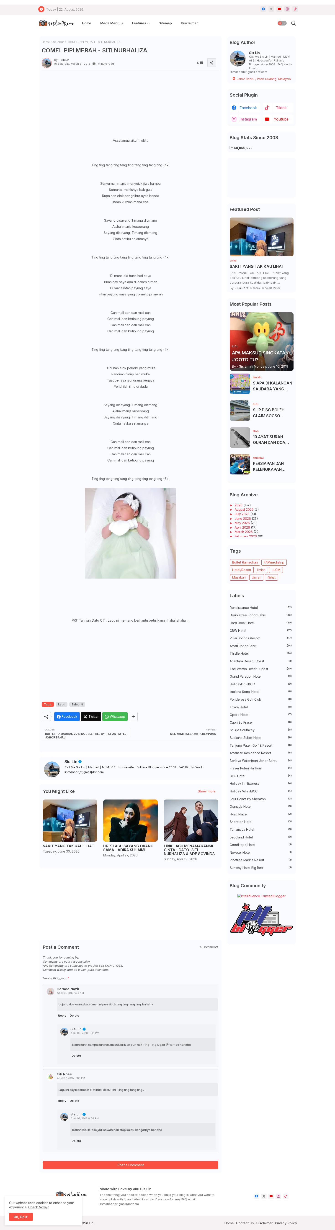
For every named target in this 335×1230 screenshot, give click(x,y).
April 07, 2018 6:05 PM (71, 1078)
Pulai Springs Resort (261, 638)
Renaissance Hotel (261, 608)
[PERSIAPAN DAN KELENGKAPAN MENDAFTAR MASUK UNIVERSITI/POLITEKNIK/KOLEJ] (240, 464)
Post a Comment (130, 1165)
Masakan (239, 577)
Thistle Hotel (261, 653)
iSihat (272, 577)
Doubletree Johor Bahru (261, 615)
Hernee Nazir (68, 989)
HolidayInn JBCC (261, 684)
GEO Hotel (261, 776)
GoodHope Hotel (261, 845)
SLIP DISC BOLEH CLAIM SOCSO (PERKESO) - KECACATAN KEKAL (272, 413)
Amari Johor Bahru (261, 646)
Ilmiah (261, 570)
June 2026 (243, 518)
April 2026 (243, 527)
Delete (74, 1015)
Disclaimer (189, 23)
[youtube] (279, 9)
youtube (281, 119)
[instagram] (287, 9)
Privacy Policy (286, 1223)
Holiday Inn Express (261, 783)
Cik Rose (64, 1074)
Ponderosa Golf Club (261, 699)
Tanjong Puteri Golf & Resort (261, 745)
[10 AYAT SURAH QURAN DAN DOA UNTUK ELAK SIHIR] (240, 437)
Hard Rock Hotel (261, 623)
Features (139, 23)
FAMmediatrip (274, 562)
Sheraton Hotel (261, 822)
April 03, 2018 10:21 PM (85, 1033)
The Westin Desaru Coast (261, 669)
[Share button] (133, 716)
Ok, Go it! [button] (21, 1217)
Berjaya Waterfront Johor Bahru (261, 761)
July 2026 (242, 514)
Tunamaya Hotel (261, 829)
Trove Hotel (261, 707)
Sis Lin (70, 761)
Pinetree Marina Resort (261, 860)
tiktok (281, 107)
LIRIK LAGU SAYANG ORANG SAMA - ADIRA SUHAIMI (128, 848)
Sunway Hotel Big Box (261, 868)
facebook (248, 107)
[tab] (86, 23)
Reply (62, 1015)
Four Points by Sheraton (261, 799)
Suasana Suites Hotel (261, 738)
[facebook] (263, 9)
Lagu (61, 704)
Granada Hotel (261, 806)
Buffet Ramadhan (245, 562)
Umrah (256, 577)
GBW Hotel (261, 631)
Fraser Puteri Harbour (261, 768)
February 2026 (246, 536)
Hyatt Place (261, 814)
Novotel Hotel (261, 852)
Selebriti (58, 42)
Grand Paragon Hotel (261, 676)
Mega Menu (109, 23)
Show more (207, 791)
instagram (248, 119)
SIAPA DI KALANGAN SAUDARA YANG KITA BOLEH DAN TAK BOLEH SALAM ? (273, 386)
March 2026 (244, 532)
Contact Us (245, 1223)
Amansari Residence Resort (261, 753)
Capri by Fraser (261, 722)
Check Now (37, 1207)
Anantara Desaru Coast (261, 661)
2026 (239, 505)
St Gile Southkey (261, 730)
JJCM (276, 570)
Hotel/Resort (241, 570)
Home (86, 23)
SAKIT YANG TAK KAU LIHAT (68, 846)
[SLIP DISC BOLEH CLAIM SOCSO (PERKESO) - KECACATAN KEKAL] (240, 410)
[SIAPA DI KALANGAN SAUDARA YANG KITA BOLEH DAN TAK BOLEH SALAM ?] (240, 384)
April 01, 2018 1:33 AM (70, 992)
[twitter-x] (271, 9)
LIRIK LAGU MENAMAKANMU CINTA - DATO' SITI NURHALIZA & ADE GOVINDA (189, 850)
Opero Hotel (261, 715)
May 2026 (243, 523)
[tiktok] (295, 9)
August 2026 (245, 509)
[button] (282, 23)
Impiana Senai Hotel (261, 692)
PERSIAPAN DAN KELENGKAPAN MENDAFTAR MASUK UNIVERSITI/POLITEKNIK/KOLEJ (272, 466)
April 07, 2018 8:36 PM (85, 1118)
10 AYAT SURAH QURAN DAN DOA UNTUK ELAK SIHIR (270, 440)
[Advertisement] (130, 105)
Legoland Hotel (261, 837)
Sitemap (165, 23)
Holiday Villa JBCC (261, 791)
